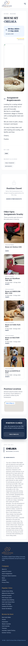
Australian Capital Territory (8, 630)
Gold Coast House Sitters (8, 602)
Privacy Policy (5, 582)
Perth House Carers (7, 597)
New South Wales (6, 617)
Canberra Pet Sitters (7, 606)
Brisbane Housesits (7, 595)
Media (3, 578)
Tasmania (4, 628)
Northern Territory (6, 632)
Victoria (4, 619)
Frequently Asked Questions (9, 575)
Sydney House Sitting (7, 591)
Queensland (5, 621)
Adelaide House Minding (8, 599)
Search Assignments (7, 573)
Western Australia (6, 624)
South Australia (5, 626)
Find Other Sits (14, 434)
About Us (4, 569)
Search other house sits (14, 199)
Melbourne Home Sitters (8, 593)
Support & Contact (6, 571)
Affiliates (4, 580)
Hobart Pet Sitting (6, 604)
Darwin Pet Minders (7, 608)
